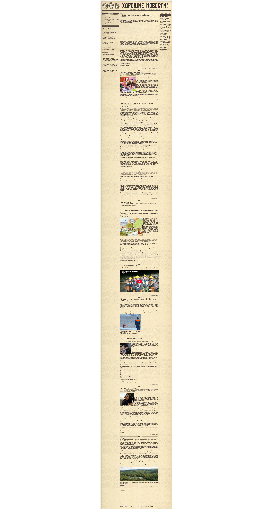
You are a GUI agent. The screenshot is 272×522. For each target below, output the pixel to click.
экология (162, 50)
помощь (129, 341)
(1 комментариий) (153, 99)
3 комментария (154, 295)
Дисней (151, 216)
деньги (164, 26)
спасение (167, 43)
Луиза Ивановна (141, 390)
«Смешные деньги (152, 77)
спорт (161, 44)
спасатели (149, 302)
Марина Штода (143, 74)
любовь (168, 32)
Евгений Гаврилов (132, 340)
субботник (122, 268)
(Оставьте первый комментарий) (150, 68)
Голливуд (137, 74)
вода (161, 26)
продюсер (149, 74)
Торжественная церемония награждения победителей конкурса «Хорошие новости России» (136, 15)
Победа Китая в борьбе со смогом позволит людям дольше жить (110, 60)
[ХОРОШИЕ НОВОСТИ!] (144, 8)
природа (169, 39)
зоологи (130, 440)
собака (144, 302)
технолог (133, 391)
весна (152, 267)
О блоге (107, 24)
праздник (145, 203)
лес (150, 440)
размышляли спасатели (139, 304)
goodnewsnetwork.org (130, 260)
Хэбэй (146, 107)
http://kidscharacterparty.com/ (150, 87)
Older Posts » (122, 490)
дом (160, 27)
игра (165, 30)
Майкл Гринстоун (136, 107)
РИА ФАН (151, 18)
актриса (132, 74)
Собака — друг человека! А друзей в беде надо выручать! (138, 299)
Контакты (108, 22)
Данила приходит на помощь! (131, 338)
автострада (153, 439)
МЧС (129, 302)
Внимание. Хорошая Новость (109, 38)
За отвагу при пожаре (142, 340)
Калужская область (140, 440)
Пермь (121, 391)
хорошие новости (132, 75)
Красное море (134, 390)
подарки (161, 33)
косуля (147, 440)
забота (162, 28)
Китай (130, 107)
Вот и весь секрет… (128, 388)
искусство (168, 30)
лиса (153, 440)
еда (167, 27)
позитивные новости (165, 36)
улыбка (168, 45)
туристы (161, 45)
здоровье (166, 28)
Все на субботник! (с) (128, 266)
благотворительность (166, 24)
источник (122, 196)
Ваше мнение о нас (111, 17)
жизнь (169, 27)
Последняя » (150, 506)
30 (142, 506)
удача (165, 45)
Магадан (126, 302)
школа (152, 341)
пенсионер (153, 390)
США (160, 21)
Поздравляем (105, 43)
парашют (148, 390)
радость (165, 41)
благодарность (166, 22)
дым (126, 340)
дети (168, 26)
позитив (163, 35)
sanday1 (164, 16)
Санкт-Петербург (166, 21)
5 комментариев (154, 206)
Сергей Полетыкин (146, 341)
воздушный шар (127, 390)
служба (140, 302)
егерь (124, 440)
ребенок (139, 341)
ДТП (121, 440)
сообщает (135, 352)
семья (169, 41)
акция (161, 22)
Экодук (123, 438)
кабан (134, 440)
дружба (121, 302)
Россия (167, 20)
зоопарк (161, 30)
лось (156, 440)
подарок (165, 33)
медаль (149, 340)
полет (125, 391)
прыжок (128, 391)
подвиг (125, 341)
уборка (127, 268)
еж (126, 440)
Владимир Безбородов (108, 28)
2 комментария (154, 198)
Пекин (142, 107)
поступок (134, 341)
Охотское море (134, 302)
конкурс (162, 32)
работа (161, 41)
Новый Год (162, 19)
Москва (153, 340)
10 (138, 506)
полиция (162, 38)
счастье (165, 44)
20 (140, 506)
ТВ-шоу (125, 75)
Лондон (161, 18)
